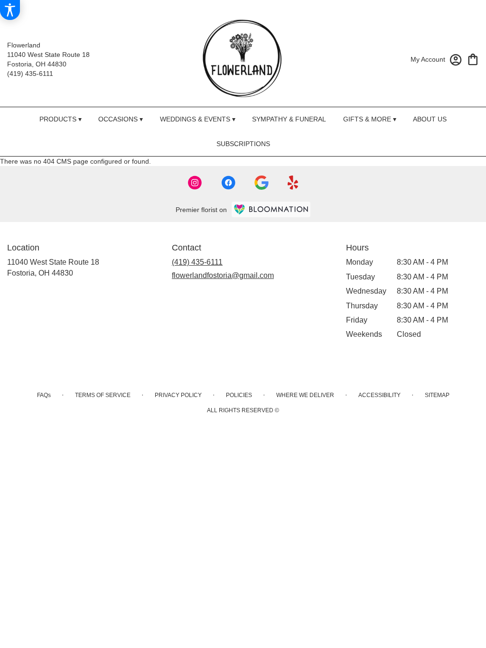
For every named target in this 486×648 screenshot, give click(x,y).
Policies (239, 395)
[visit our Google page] (261, 183)
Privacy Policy (178, 395)
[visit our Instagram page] (195, 183)
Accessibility (379, 395)
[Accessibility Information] (10, 10)
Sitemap (437, 395)
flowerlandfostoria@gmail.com (223, 275)
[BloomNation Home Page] (271, 209)
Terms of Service (103, 395)
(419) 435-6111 (30, 73)
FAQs (44, 395)
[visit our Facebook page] (228, 183)
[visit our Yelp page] (293, 183)
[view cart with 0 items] (473, 59)
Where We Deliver (305, 395)
